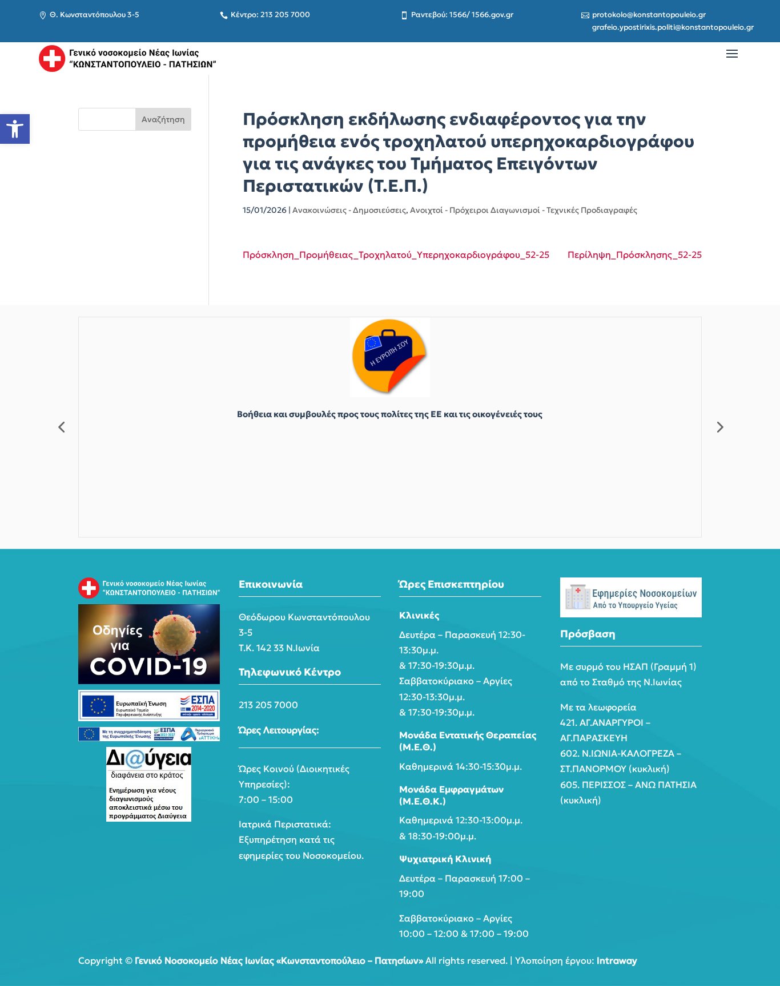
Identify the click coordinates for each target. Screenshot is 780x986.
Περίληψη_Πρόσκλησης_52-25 (635, 254)
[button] (15, 129)
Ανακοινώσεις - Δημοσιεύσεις (349, 210)
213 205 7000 (268, 704)
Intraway (617, 960)
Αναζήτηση (163, 119)
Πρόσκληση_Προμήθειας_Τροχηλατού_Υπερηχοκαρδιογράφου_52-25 (396, 254)
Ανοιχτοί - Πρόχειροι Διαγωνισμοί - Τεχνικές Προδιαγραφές (523, 210)
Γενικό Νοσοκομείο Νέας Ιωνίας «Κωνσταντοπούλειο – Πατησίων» (279, 960)
